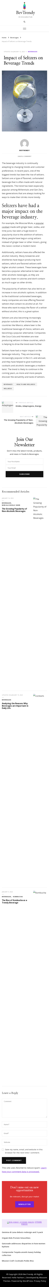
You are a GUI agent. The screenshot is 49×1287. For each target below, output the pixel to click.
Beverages (32, 52)
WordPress (28, 1281)
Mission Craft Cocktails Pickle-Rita (18, 1260)
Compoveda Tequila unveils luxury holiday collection (21, 1253)
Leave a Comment (24, 156)
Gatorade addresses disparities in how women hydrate (23, 1245)
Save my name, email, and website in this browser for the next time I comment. (24, 1151)
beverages (8, 384)
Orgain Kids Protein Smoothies (16, 1238)
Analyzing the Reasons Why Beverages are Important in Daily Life (15, 705)
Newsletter (24, 1204)
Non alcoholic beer (11, 505)
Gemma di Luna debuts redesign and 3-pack (22, 1232)
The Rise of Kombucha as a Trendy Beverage (14, 901)
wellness (8, 388)
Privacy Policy (40, 1281)
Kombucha (18, 897)
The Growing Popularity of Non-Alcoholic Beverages (14, 509)
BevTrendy (25, 12)
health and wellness (26, 384)
